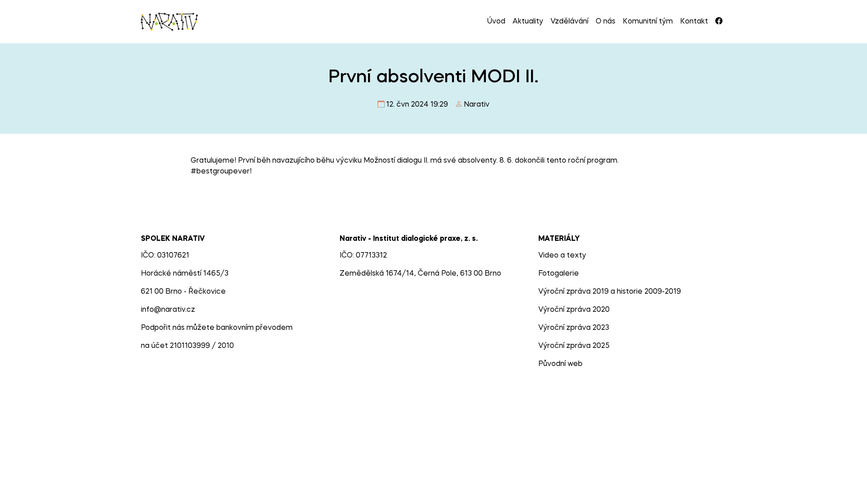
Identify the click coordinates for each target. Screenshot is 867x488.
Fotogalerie (558, 273)
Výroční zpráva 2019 (573, 292)
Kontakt (694, 21)
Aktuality (528, 21)
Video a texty (562, 255)
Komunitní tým (648, 21)
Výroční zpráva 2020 (574, 310)
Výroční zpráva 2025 (574, 346)
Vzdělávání (569, 21)
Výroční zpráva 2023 (573, 328)
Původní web (560, 364)
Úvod (496, 21)
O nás (605, 21)
